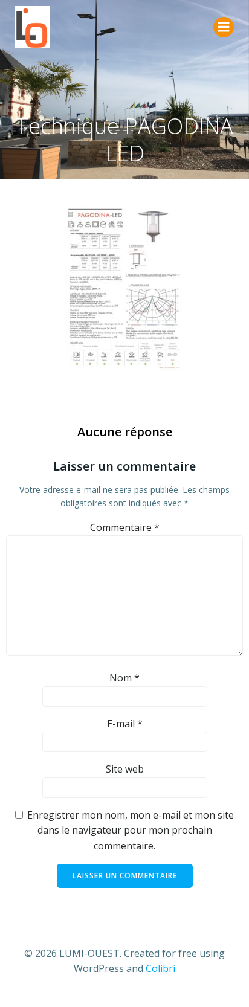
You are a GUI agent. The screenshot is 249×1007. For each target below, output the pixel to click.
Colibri (160, 968)
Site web (125, 769)
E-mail (125, 723)
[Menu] (223, 27)
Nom (124, 677)
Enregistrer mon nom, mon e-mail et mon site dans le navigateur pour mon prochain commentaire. (130, 830)
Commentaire (125, 527)
